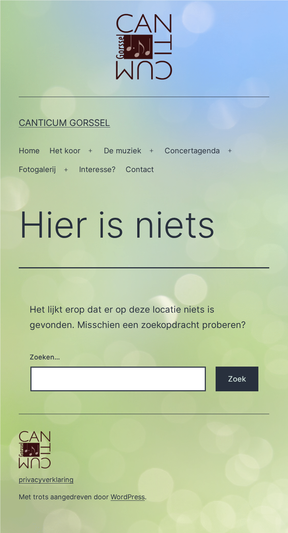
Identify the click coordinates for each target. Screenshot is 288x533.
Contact (140, 169)
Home (29, 150)
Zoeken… (45, 357)
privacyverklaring (46, 480)
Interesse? (97, 169)
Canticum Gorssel (64, 122)
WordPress (128, 497)
